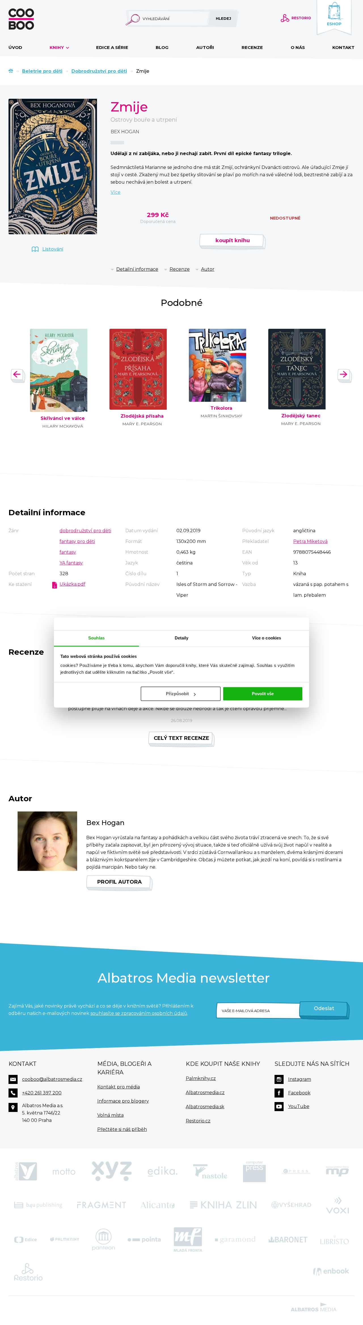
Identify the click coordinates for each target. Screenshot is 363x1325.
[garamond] (235, 1239)
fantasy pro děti (77, 541)
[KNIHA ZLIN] (223, 1205)
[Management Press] (337, 1171)
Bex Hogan (125, 131)
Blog (162, 47)
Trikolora (221, 408)
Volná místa (110, 1115)
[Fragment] (101, 1205)
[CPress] (296, 1171)
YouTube (298, 1106)
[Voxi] (337, 1205)
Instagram (299, 1079)
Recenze (252, 47)
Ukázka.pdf (72, 584)
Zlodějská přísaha (142, 416)
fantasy (68, 552)
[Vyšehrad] (291, 1205)
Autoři (205, 47)
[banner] (30, 19)
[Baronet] (288, 1239)
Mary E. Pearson (142, 423)
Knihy (57, 47)
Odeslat (324, 1008)
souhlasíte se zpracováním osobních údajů (138, 1013)
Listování (52, 249)
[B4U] (38, 1205)
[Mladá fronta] (188, 1239)
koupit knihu (233, 240)
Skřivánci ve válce (63, 418)
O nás (298, 47)
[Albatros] (26, 1171)
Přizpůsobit (177, 693)
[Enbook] (331, 1271)
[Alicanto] (158, 1205)
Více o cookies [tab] (266, 637)
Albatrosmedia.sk (205, 1106)
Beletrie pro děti (42, 71)
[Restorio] (28, 1271)
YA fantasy (71, 563)
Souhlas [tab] (96, 637)
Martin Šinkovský (221, 415)
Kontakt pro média (118, 1087)
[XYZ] (112, 1171)
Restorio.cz (198, 1121)
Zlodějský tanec (300, 415)
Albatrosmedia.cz (205, 1092)
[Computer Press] (254, 1171)
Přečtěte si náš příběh (122, 1129)
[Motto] (64, 1171)
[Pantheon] (103, 1239)
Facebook (299, 1093)
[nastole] (210, 1171)
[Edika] (162, 1171)
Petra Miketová (310, 541)
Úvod (15, 47)
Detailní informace (137, 269)
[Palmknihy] (64, 1239)
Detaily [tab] (182, 637)
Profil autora (119, 882)
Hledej (223, 18)
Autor (207, 269)
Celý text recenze (181, 738)
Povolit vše (263, 693)
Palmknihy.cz (201, 1078)
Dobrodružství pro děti (99, 71)
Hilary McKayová (62, 426)
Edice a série (112, 47)
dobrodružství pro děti (85, 530)
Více (116, 192)
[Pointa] (144, 1239)
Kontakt (343, 47)
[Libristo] (334, 1239)
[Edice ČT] (26, 1239)
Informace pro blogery (123, 1101)
